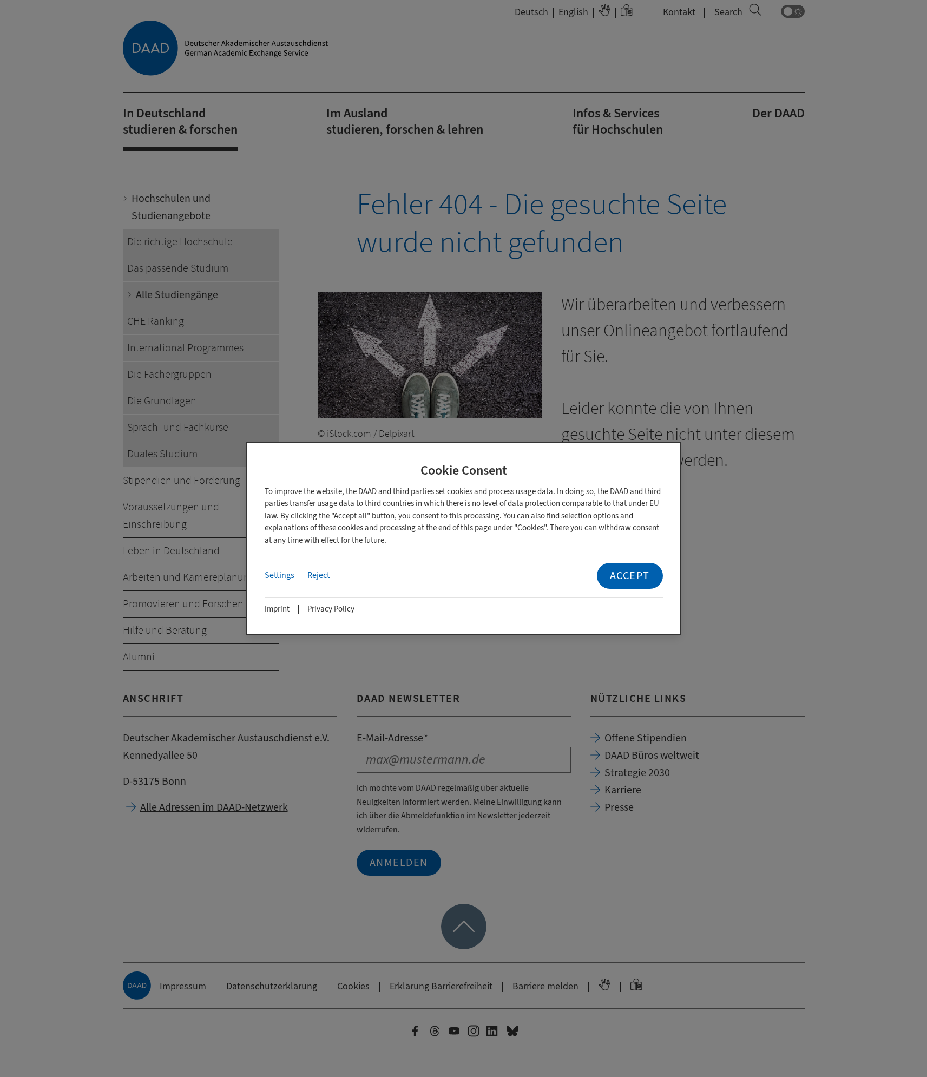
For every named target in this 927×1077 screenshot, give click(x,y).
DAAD (367, 492)
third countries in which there (414, 503)
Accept (630, 575)
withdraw (615, 528)
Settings (279, 575)
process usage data (521, 492)
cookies (459, 492)
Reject (318, 575)
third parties (413, 492)
